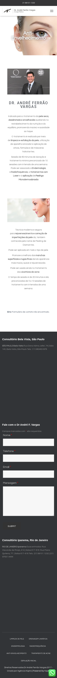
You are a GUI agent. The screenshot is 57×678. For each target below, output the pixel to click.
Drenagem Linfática (38, 639)
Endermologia (18, 646)
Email (7, 467)
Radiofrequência (38, 646)
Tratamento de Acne (40, 653)
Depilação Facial (28, 661)
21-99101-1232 (28, 3)
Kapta (47, 671)
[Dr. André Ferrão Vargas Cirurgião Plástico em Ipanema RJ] (20, 11)
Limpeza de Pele (17, 639)
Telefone (9, 451)
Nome (7, 435)
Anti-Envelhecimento (16, 653)
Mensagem (10, 483)
